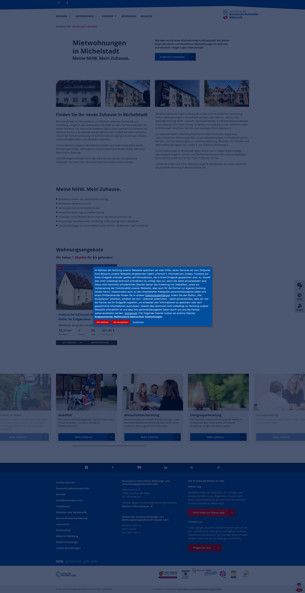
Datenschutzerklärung (157, 295)
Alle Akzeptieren (120, 322)
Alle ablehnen (103, 322)
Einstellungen (138, 322)
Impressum (131, 313)
